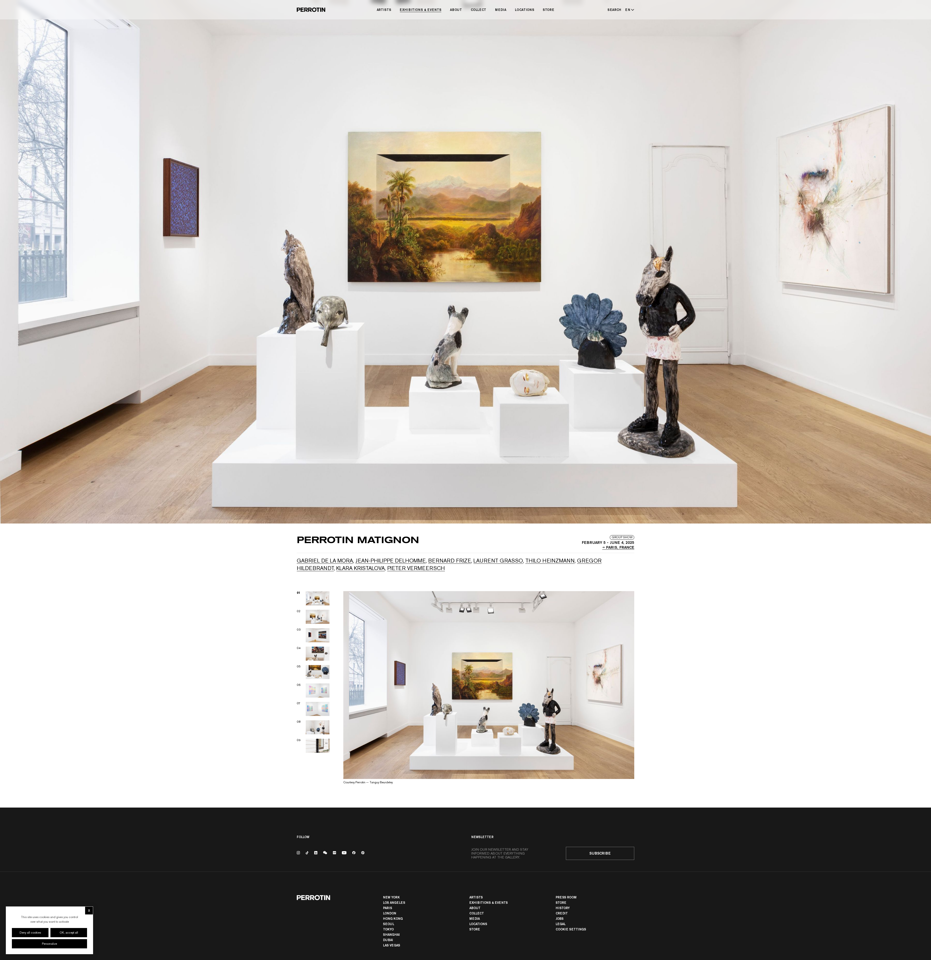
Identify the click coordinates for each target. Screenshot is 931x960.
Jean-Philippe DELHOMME (390, 560)
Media (500, 10)
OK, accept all (69, 933)
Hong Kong (393, 918)
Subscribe (600, 853)
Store (548, 10)
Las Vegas (391, 945)
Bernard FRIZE (449, 560)
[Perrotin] (311, 10)
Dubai (388, 940)
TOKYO (388, 929)
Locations (524, 10)
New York (391, 897)
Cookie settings (571, 929)
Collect (479, 10)
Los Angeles (394, 902)
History (563, 908)
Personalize (49, 944)
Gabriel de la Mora (325, 560)
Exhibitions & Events (420, 10)
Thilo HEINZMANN (550, 560)
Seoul (388, 924)
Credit (562, 913)
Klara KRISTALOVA (360, 568)
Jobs (559, 918)
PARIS (387, 908)
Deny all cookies (30, 933)
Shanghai (391, 934)
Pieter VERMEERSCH (416, 568)
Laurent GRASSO (498, 560)
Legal (561, 924)
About (456, 10)
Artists (384, 10)
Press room (566, 897)
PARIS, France (620, 547)
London (389, 913)
